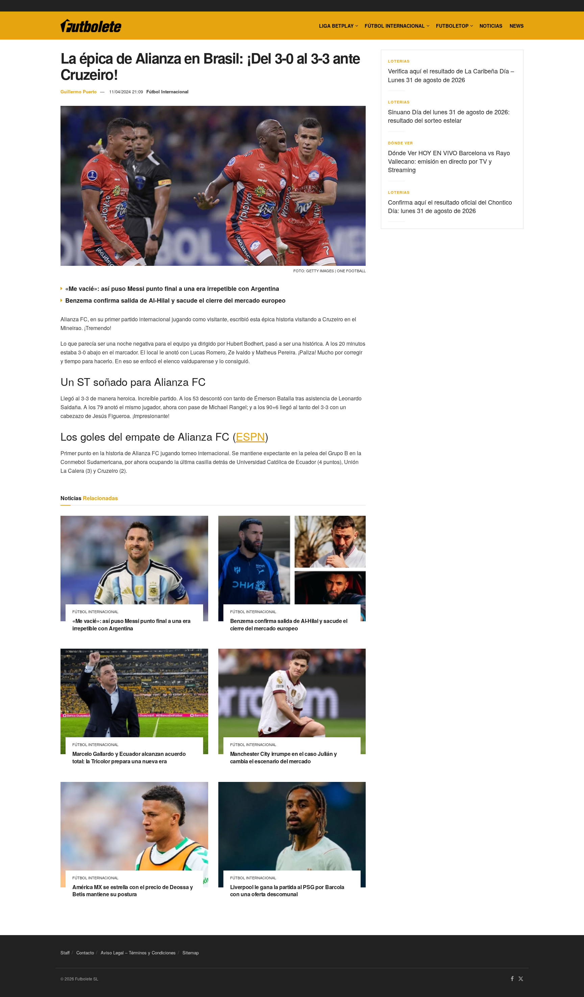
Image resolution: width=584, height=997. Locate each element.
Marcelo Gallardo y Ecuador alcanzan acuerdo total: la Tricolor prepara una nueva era (129, 757)
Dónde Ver (400, 142)
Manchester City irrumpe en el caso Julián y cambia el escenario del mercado (283, 757)
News (517, 25)
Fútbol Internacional (395, 25)
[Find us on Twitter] (521, 979)
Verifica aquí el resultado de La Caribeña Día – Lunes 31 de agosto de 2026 (451, 75)
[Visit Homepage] (90, 25)
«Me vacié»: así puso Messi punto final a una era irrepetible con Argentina (172, 288)
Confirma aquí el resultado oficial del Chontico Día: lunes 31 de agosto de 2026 (450, 206)
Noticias (491, 25)
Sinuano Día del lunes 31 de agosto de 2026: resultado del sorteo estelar (449, 115)
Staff (65, 952)
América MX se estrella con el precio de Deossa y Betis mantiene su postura (132, 890)
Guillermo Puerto (78, 91)
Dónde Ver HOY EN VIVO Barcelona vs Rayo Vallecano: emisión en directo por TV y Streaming (449, 161)
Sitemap (190, 952)
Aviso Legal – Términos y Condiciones (138, 952)
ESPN (250, 436)
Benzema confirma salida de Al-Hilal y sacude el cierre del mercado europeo (175, 300)
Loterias (399, 61)
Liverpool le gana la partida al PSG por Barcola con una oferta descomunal (287, 890)
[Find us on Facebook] (512, 979)
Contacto (85, 952)
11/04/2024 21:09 (126, 91)
